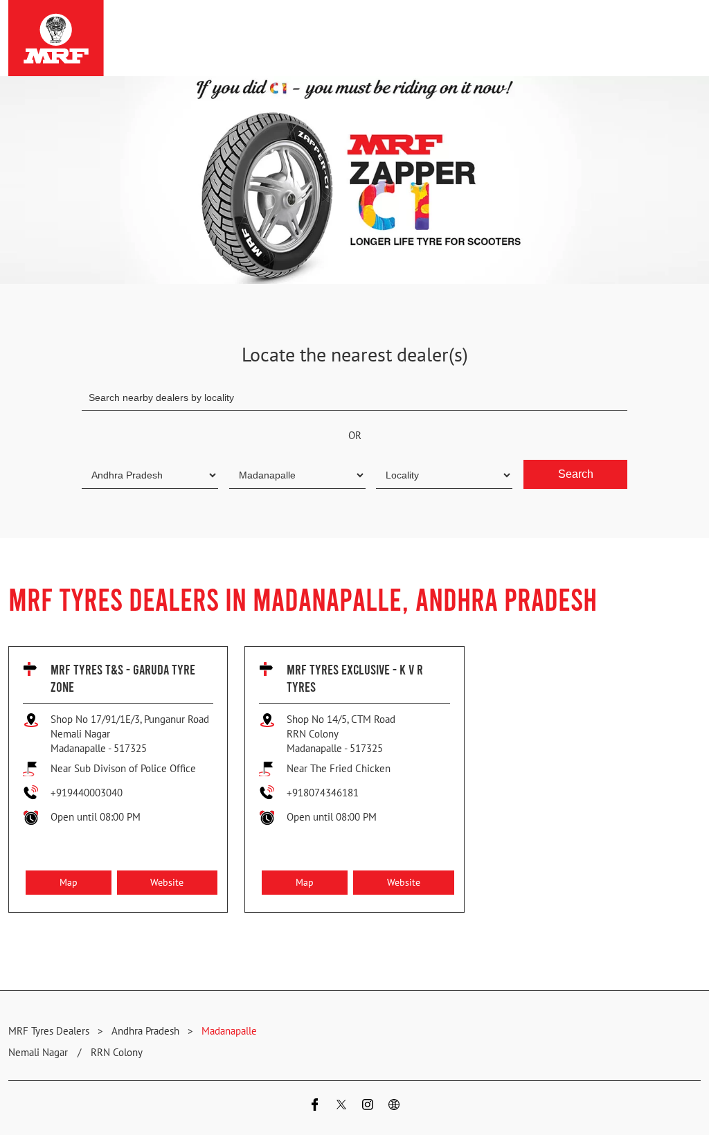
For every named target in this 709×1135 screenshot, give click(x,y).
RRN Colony (117, 1052)
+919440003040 (87, 792)
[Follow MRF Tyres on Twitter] (341, 1106)
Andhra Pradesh (145, 1030)
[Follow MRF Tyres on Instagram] (367, 1106)
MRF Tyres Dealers (50, 1030)
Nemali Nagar (38, 1052)
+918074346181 (323, 792)
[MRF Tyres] (56, 38)
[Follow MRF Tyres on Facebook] (315, 1106)
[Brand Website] (394, 1106)
